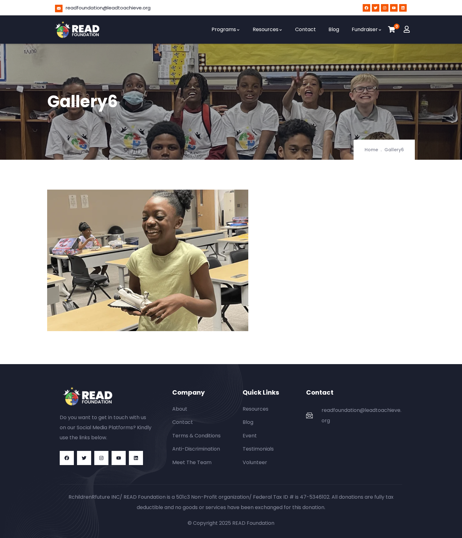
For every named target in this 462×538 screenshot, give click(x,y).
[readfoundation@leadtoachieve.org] (59, 8)
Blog (333, 29)
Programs (224, 29)
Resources (265, 29)
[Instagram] (384, 8)
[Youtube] (394, 8)
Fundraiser (365, 29)
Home (371, 150)
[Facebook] (366, 8)
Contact (305, 29)
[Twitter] (375, 8)
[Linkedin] (403, 8)
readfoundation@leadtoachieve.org (108, 7)
